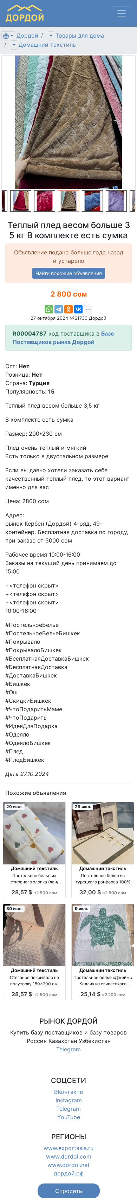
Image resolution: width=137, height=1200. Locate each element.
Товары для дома (80, 35)
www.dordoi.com (68, 1156)
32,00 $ (102, 892)
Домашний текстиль (47, 44)
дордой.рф (69, 1173)
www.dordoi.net (68, 1164)
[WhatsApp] (49, 309)
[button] (68, 1191)
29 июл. (14, 806)
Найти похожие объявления (68, 273)
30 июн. (14, 908)
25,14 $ (102, 994)
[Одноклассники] (68, 309)
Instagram (69, 1100)
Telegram (68, 1049)
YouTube (68, 1117)
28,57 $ (34, 892)
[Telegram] (58, 309)
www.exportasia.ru (68, 1148)
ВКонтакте (68, 1091)
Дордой (27, 35)
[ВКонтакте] (78, 309)
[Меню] (121, 13)
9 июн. (82, 908)
